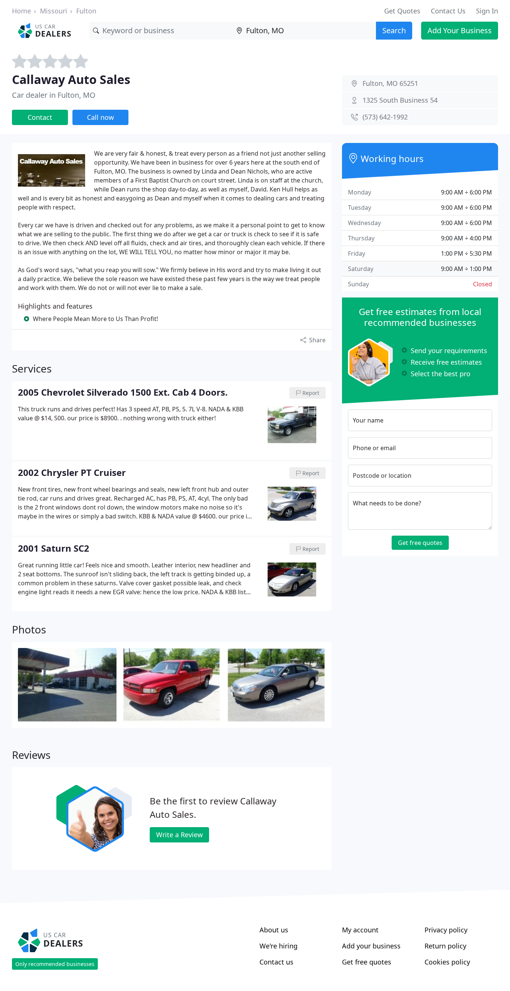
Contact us (276, 961)
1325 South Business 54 (400, 100)
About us (273, 929)
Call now (100, 117)
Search (394, 30)
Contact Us (448, 10)
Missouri (53, 10)
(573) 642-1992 (385, 116)
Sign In (487, 10)
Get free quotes (420, 543)
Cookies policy (447, 961)
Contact (40, 117)
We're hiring (278, 945)
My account (360, 929)
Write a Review (179, 834)
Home (21, 10)
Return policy (445, 945)
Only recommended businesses (54, 963)
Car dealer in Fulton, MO (54, 95)
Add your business (371, 945)
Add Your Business (459, 30)
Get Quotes (402, 10)
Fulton (86, 10)
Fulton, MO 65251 (390, 83)
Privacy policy (446, 929)
